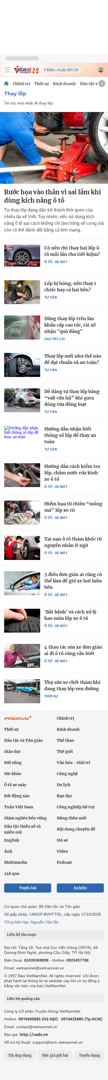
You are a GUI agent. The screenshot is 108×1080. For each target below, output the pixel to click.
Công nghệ (67, 773)
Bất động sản (17, 795)
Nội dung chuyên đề (76, 829)
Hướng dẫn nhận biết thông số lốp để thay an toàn (70, 435)
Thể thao (65, 740)
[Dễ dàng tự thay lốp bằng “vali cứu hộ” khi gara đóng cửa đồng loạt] (22, 400)
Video (62, 851)
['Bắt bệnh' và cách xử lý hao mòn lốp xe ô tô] (22, 621)
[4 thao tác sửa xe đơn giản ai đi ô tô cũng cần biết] (22, 656)
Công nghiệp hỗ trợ (75, 806)
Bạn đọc (64, 795)
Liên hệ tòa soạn (21, 934)
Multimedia (15, 862)
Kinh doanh (64, 84)
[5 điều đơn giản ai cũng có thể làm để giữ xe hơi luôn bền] (22, 583)
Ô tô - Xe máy (56, 262)
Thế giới (65, 751)
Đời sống (13, 762)
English (11, 840)
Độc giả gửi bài (55, 1055)
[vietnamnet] (26, 72)
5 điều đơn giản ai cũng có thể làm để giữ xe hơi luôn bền (73, 581)
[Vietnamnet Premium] (18, 720)
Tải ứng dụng (20, 1055)
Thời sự (41, 84)
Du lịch (63, 784)
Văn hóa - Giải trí (73, 762)
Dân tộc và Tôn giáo (23, 740)
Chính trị (21, 84)
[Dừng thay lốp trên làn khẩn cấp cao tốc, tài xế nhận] (22, 327)
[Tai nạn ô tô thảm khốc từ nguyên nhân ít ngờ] (22, 548)
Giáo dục (12, 751)
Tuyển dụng (89, 1055)
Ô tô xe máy (15, 784)
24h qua (11, 873)
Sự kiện (80, 888)
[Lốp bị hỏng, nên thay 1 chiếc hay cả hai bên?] (22, 292)
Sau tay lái (54, 339)
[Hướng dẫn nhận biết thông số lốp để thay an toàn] (22, 438)
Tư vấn (50, 297)
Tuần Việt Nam (18, 806)
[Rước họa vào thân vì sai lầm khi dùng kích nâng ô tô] (54, 148)
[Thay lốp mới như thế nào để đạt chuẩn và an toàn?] (22, 365)
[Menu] (7, 70)
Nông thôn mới (71, 818)
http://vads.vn (34, 1034)
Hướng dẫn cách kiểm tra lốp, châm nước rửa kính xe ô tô (72, 472)
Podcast (64, 862)
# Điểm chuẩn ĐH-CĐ (61, 70)
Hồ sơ (62, 840)
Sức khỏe (12, 773)
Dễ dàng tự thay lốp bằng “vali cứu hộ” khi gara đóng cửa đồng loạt (71, 398)
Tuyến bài (28, 888)
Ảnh (8, 851)
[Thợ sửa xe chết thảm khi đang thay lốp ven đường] (22, 691)
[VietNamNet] (6, 83)
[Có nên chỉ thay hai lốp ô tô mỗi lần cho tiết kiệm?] (22, 257)
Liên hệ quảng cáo (23, 998)
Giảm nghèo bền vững (25, 818)
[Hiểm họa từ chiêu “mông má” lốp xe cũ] (22, 512)
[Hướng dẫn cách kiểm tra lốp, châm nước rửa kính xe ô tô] (22, 475)
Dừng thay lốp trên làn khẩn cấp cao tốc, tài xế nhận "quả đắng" (70, 325)
